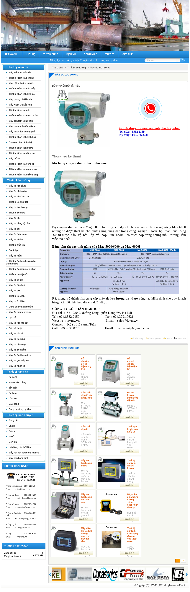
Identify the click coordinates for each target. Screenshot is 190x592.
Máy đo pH (14, 290)
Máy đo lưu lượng (18, 207)
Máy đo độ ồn (16, 239)
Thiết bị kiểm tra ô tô (19, 110)
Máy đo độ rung (17, 339)
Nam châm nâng (17, 382)
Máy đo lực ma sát (18, 323)
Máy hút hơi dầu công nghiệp (24, 452)
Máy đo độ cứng (17, 344)
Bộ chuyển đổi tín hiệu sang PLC (86, 363)
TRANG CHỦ (11, 54)
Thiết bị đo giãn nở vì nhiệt (22, 269)
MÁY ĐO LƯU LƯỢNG (66, 74)
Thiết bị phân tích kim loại (22, 94)
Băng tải (13, 420)
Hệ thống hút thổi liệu (20, 447)
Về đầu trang (137, 339)
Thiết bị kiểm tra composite (23, 169)
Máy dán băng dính (18, 458)
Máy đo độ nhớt (17, 285)
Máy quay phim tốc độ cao (22, 126)
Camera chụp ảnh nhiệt (21, 142)
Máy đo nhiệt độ (17, 366)
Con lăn (13, 442)
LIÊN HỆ (31, 54)
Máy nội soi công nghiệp (21, 83)
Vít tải (12, 426)
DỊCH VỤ (71, 54)
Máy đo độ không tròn (20, 355)
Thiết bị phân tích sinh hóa (22, 137)
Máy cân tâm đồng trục (21, 121)
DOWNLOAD (90, 54)
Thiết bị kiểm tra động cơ (22, 153)
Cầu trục (13, 398)
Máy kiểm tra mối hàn (20, 72)
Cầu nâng (14, 404)
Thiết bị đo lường (76, 67)
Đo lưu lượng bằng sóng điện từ (132, 396)
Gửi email (181, 339)
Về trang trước (154, 339)
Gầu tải (12, 431)
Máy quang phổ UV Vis (20, 99)
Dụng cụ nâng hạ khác (20, 409)
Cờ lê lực (14, 250)
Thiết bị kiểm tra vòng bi (21, 164)
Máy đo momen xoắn (20, 312)
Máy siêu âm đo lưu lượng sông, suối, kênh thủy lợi (132, 501)
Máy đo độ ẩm (16, 280)
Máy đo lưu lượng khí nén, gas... (86, 498)
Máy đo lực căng (17, 186)
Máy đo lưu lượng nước (86, 463)
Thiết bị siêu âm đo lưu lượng (131, 464)
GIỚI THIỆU (128, 54)
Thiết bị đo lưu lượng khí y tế (132, 429)
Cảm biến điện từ (86, 427)
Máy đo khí (14, 218)
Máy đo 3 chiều (16, 301)
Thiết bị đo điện (16, 296)
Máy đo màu (15, 255)
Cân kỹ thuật (15, 328)
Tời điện (13, 388)
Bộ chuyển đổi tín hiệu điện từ (132, 363)
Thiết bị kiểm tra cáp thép (22, 88)
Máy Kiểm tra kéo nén (20, 104)
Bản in (169, 339)
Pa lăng (13, 393)
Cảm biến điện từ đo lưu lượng (86, 395)
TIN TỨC (109, 54)
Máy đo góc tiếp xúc (19, 360)
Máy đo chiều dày (18, 191)
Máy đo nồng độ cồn (19, 223)
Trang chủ (57, 67)
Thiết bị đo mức (17, 212)
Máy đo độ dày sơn (19, 196)
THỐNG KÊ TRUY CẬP (16, 546)
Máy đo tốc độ (16, 333)
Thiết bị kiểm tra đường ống (23, 174)
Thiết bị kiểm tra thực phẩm (23, 115)
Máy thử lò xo (16, 158)
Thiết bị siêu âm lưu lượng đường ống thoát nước (132, 535)
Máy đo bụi (14, 229)
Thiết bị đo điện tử (18, 274)
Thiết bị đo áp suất (18, 202)
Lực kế (12, 317)
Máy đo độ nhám (17, 349)
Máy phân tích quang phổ (22, 131)
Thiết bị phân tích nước (21, 148)
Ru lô (11, 436)
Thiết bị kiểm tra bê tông (21, 78)
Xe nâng (13, 377)
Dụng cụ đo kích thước (21, 306)
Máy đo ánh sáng (18, 234)
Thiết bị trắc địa (17, 245)
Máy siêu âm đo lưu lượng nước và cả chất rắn (86, 535)
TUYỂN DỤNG (50, 54)
